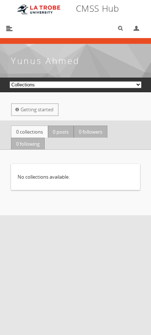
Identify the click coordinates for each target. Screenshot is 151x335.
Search (118, 28)
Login (133, 28)
